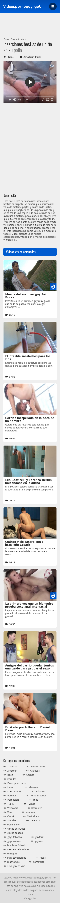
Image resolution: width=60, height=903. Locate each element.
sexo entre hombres (18, 849)
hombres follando (16, 845)
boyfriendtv (13, 824)
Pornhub (11, 795)
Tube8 (10, 804)
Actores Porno (38, 766)
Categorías (30, 898)
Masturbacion (14, 791)
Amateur (22, 39)
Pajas (38, 57)
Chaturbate (33, 816)
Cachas (30, 775)
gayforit (39, 837)
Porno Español (38, 795)
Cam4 (10, 816)
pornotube (38, 862)
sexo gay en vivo (16, 866)
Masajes (33, 787)
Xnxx (9, 812)
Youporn (30, 812)
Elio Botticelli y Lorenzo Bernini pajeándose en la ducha (28, 481)
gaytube (39, 841)
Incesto (11, 787)
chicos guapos (15, 833)
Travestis (12, 766)
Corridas (11, 779)
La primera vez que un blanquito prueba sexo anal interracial (29, 605)
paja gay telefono (16, 857)
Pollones (40, 791)
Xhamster (36, 808)
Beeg (10, 775)
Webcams (12, 808)
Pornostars (13, 799)
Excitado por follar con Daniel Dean (27, 728)
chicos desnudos (16, 828)
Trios (35, 799)
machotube (13, 862)
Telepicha (35, 820)
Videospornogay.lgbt (22, 6)
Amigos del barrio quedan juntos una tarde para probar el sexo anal (29, 668)
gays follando (14, 837)
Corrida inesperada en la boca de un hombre (29, 419)
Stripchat (12, 820)
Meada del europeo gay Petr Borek (26, 295)
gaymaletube (14, 841)
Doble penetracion (17, 783)
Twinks (31, 804)
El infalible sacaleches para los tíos (27, 357)
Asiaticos (35, 770)
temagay (12, 853)
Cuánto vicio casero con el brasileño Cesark (24, 543)
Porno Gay (9, 39)
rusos (43, 857)
